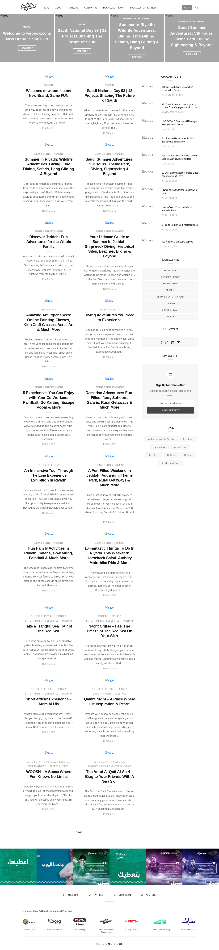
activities (188, 439)
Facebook (72, 895)
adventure (159, 447)
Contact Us (90, 8)
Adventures (180, 447)
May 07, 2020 (168, 129)
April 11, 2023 (65, 299)
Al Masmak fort (170, 463)
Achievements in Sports (161, 439)
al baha (188, 455)
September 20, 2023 (122, 75)
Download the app (113, 8)
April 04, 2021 (65, 679)
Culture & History (170, 277)
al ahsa (171, 455)
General (27, 27)
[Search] (196, 7)
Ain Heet (153, 455)
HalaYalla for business (143, 8)
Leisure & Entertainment (137, 18)
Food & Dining (170, 284)
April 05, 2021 (65, 606)
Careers (73, 8)
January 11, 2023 (124, 455)
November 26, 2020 (172, 112)
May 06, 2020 (168, 164)
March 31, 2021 (125, 679)
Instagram (124, 895)
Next (79, 831)
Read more (27, 48)
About (58, 8)
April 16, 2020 (169, 215)
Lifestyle (170, 303)
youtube (151, 895)
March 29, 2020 (170, 246)
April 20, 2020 (169, 198)
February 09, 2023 (62, 455)
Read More (48, 128)
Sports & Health (170, 310)
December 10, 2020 (172, 95)
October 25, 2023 (63, 75)
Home (46, 8)
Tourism (170, 316)
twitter (98, 895)
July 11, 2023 (65, 221)
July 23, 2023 (65, 144)
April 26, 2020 (169, 181)
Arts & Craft (170, 270)
